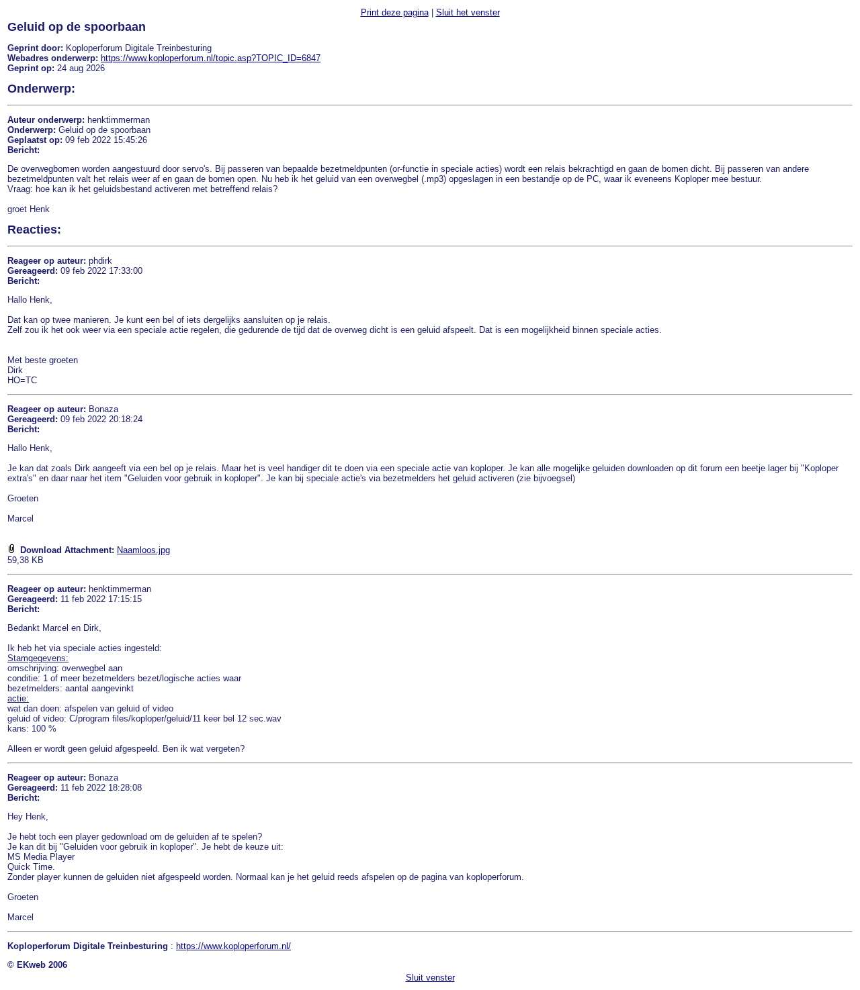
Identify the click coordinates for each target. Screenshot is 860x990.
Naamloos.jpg (143, 550)
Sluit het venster (468, 12)
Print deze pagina (395, 12)
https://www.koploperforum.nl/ (233, 946)
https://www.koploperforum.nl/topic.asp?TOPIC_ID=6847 (210, 58)
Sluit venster (430, 978)
